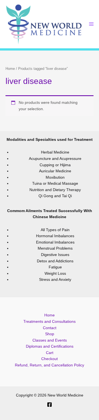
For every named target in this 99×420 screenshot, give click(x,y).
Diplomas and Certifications (49, 346)
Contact (49, 328)
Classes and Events (49, 340)
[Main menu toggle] (91, 24)
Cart (49, 353)
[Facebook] (49, 404)
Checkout (49, 359)
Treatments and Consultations (49, 321)
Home (10, 69)
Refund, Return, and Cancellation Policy (49, 365)
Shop (49, 334)
